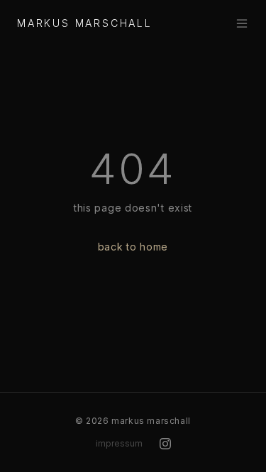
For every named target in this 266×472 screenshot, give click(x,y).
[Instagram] (165, 443)
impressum (119, 443)
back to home (133, 247)
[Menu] (242, 23)
